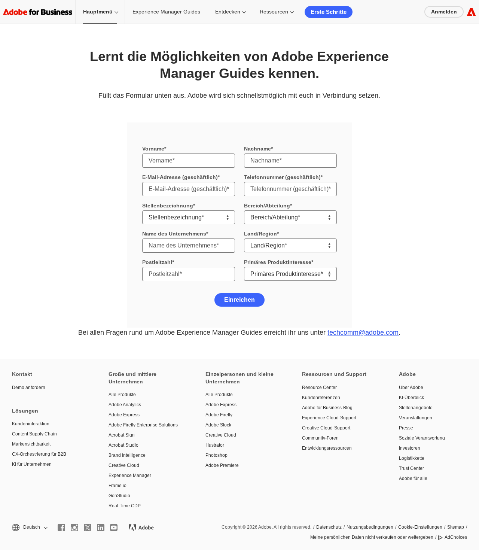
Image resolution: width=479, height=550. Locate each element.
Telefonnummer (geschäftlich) (282, 177)
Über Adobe (411, 387)
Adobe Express (124, 414)
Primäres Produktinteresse (277, 262)
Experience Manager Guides (166, 12)
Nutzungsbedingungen (370, 527)
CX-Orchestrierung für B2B (39, 454)
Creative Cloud (124, 465)
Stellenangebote (416, 407)
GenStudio (119, 495)
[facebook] (61, 527)
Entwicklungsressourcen (327, 448)
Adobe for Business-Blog (327, 407)
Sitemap (455, 527)
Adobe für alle (413, 478)
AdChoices (456, 537)
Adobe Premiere (222, 465)
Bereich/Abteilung (267, 206)
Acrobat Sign (122, 435)
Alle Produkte (122, 394)
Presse (406, 428)
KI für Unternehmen (32, 464)
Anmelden (444, 12)
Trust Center (411, 468)
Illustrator (214, 445)
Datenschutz (329, 527)
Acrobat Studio (123, 445)
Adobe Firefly (218, 414)
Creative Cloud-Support (326, 428)
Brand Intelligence (127, 455)
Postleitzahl (157, 262)
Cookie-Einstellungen (420, 527)
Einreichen (239, 300)
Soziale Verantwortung (422, 438)
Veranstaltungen (415, 417)
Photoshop (216, 455)
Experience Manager (130, 475)
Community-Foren (320, 438)
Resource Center (319, 387)
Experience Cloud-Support (329, 417)
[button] (29, 527)
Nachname (257, 149)
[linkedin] (100, 527)
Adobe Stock (218, 425)
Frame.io (117, 485)
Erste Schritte (329, 12)
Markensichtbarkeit (31, 444)
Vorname (153, 149)
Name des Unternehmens (174, 234)
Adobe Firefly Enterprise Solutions (143, 425)
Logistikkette (411, 458)
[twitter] (87, 527)
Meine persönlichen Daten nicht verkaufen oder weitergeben (371, 537)
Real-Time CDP (125, 505)
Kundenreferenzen (321, 397)
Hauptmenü (98, 12)
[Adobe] (471, 12)
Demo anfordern (28, 387)
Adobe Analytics (125, 404)
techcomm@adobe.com (363, 332)
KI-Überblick (411, 397)
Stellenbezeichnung (167, 206)
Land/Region (260, 234)
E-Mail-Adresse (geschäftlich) (180, 177)
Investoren (409, 448)
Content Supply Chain (34, 434)
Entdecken (227, 12)
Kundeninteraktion (30, 423)
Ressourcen (274, 12)
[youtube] (114, 527)
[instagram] (74, 527)
